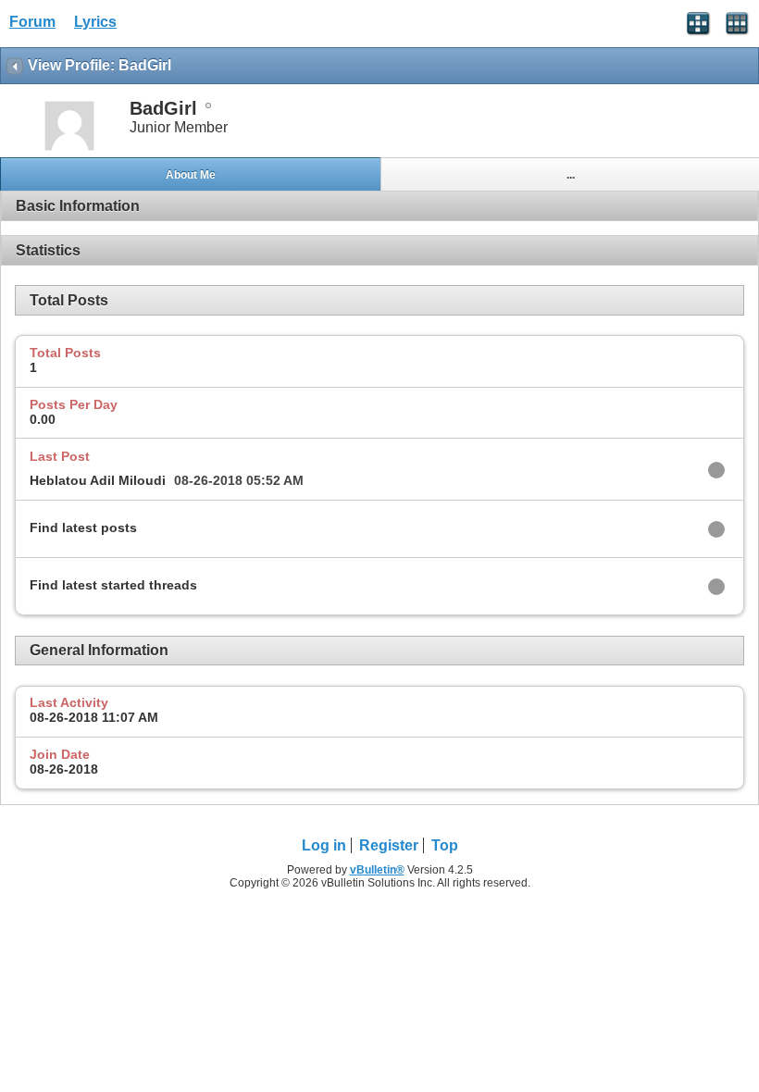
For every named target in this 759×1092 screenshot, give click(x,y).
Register (388, 845)
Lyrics (95, 22)
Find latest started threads (113, 584)
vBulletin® (377, 869)
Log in (324, 845)
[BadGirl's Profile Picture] (69, 148)
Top (444, 845)
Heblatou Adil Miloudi (98, 480)
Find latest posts (83, 527)
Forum (32, 22)
